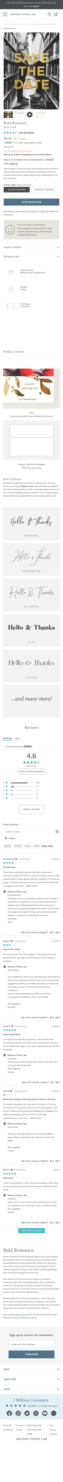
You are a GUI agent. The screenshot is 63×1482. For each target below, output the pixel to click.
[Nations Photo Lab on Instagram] (36, 1413)
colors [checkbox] (28, 846)
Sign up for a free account (15, 1314)
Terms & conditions (8, 1427)
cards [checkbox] (36, 846)
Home (6, 24)
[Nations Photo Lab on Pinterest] (18, 1413)
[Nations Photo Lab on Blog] (53, 1413)
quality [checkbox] (7, 846)
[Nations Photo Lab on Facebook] (9, 1413)
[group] (8, 114)
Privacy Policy (19, 1427)
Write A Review (31, 809)
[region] (21, 783)
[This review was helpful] (51, 932)
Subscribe (31, 1354)
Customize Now (31, 202)
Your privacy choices (53, 1429)
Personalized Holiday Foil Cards (43, 24)
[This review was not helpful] (57, 932)
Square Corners (17, 189)
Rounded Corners (44, 189)
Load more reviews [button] (31, 1230)
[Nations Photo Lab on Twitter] (27, 1413)
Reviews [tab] (7, 738)
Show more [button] (47, 846)
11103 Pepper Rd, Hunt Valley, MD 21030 (34, 1429)
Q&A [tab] (17, 738)
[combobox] (49, 14)
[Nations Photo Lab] (28, 14)
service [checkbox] (17, 846)
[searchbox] (28, 831)
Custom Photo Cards (19, 24)
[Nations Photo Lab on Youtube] (44, 1413)
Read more (31, 886)
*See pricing (9, 146)
